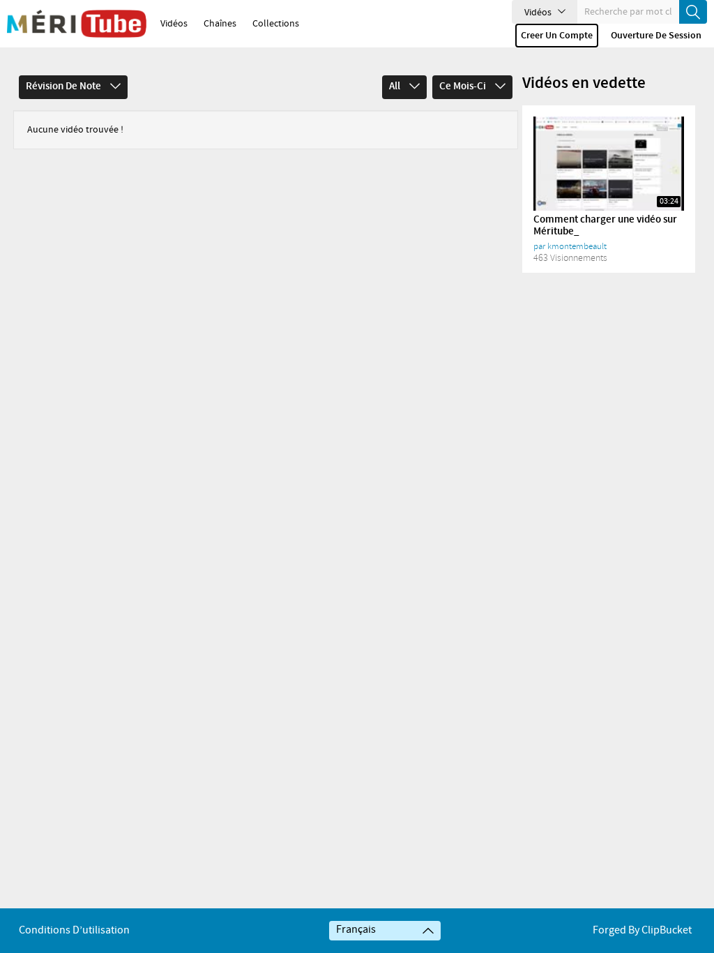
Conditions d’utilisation (74, 930)
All (395, 86)
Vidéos (174, 23)
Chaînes (220, 23)
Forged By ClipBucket (642, 930)
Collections (275, 23)
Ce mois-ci (463, 86)
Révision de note (64, 86)
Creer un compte (557, 35)
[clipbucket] (76, 24)
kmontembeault (577, 246)
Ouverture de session (656, 35)
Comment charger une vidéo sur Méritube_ (605, 226)
